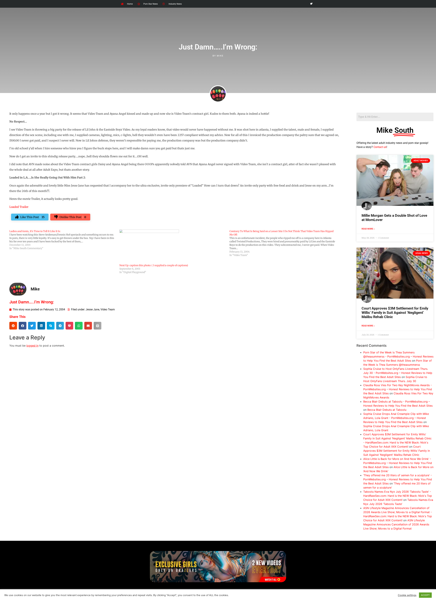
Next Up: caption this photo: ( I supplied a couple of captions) (153, 265)
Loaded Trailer (18, 207)
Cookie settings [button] (407, 595)
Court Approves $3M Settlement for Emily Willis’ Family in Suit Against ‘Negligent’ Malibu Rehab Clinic (395, 312)
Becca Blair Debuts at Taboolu (386, 409)
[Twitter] (311, 4)
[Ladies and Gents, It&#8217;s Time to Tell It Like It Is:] (64, 240)
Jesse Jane (92, 309)
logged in (32, 345)
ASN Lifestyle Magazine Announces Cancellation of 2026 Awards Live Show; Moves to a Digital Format (396, 524)
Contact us (379, 147)
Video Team (107, 309)
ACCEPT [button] (425, 595)
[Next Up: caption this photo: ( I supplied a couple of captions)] (172, 247)
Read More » (368, 229)
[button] (13, 326)
